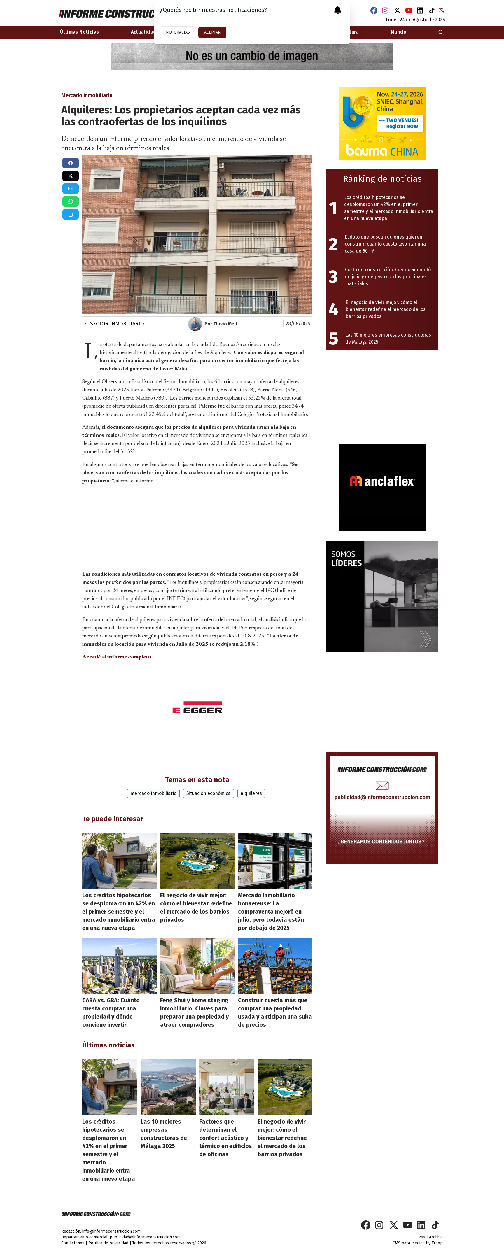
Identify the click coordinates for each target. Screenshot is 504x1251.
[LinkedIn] (420, 10)
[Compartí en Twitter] (70, 176)
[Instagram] (385, 10)
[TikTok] (432, 10)
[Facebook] (373, 10)
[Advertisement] (197, 526)
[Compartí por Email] (70, 188)
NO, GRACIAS (178, 32)
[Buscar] (441, 32)
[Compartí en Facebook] (70, 163)
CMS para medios (409, 1243)
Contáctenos (72, 1243)
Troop (437, 1243)
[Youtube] (408, 10)
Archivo (436, 1237)
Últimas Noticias (79, 32)
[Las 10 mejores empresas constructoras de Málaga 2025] (168, 1087)
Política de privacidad (108, 1243)
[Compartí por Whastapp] (70, 201)
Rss (421, 1237)
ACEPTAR (212, 32)
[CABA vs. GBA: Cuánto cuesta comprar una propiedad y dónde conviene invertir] (119, 966)
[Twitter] (397, 10)
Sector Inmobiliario (114, 323)
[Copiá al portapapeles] (70, 214)
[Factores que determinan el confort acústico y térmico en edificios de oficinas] (226, 1087)
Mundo (398, 32)
